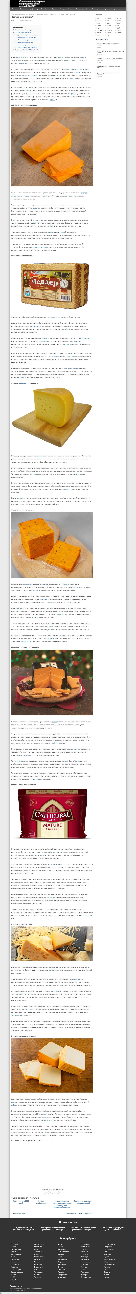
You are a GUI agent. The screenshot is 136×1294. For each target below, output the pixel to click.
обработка (22, 994)
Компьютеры (80, 9)
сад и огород (16, 1270)
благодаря (76, 368)
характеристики (36, 779)
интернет (61, 1254)
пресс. (78, 1006)
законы (99, 47)
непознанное (86, 1262)
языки (13, 1280)
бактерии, (27, 90)
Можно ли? (100, 30)
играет (29, 584)
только (45, 338)
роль (42, 584)
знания (74, 749)
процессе (22, 75)
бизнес (14, 1247)
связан (54, 722)
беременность (109, 1244)
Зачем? (99, 20)
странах (89, 915)
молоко (79, 69)
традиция (22, 383)
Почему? (99, 32)
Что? (108, 35)
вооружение (85, 1247)
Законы (47, 9)
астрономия (85, 1244)
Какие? (99, 23)
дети (36, 1249)
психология (39, 1267)
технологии (37, 220)
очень (78, 72)
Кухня (88, 9)
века (79, 323)
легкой (36, 223)
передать (44, 247)
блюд (51, 226)
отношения (15, 1264)
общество (108, 1262)
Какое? (119, 23)
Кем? (118, 25)
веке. (66, 69)
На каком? (109, 30)
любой (54, 743)
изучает (44, 599)
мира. (66, 761)
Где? (98, 18)
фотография (85, 1275)
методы (58, 991)
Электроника (115, 9)
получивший (16, 196)
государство (16, 1249)
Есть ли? (119, 18)
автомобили (39, 1244)
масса (34, 208)
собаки (84, 1270)
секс (36, 1270)
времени (56, 356)
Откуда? (20, 20)
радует (76, 196)
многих (68, 60)
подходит (14, 1102)
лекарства (15, 1259)
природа (99, 55)
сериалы (61, 1270)
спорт (106, 1270)
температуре (16, 1015)
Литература (96, 9)
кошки (60, 1257)
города (47, 196)
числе (67, 584)
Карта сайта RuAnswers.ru (17, 1290)
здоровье (50, 638)
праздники (62, 1264)
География (31, 9)
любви (22, 377)
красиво (33, 617)
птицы (60, 1267)
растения (84, 1267)
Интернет (63, 9)
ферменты (48, 1120)
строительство (17, 1272)
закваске (46, 1117)
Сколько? (109, 32)
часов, (27, 1009)
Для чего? (109, 18)
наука (36, 1262)
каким (22, 63)
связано (52, 970)
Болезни (22, 9)
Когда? (99, 28)
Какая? (119, 20)
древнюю (40, 456)
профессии (15, 1267)
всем (65, 368)
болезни (61, 1247)
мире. (61, 57)
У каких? (119, 32)
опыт (81, 749)
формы (73, 94)
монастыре (35, 326)
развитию (77, 341)
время (74, 69)
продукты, (36, 590)
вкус (82, 57)
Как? (108, 20)
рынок (77, 761)
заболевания (109, 1249)
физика (99, 70)
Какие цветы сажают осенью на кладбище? (80, 1213)
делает (36, 60)
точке (59, 743)
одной (17, 608)
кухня (30, 20)
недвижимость (63, 1262)
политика (38, 1264)
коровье (54, 864)
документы (62, 1249)
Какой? (99, 25)
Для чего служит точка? (18, 1213)
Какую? (109, 25)
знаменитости (63, 1252)
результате (17, 220)
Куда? (118, 28)
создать (50, 602)
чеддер (17, 57)
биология (99, 62)
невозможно (35, 247)
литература (38, 1259)
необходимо (21, 761)
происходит (66, 489)
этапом (20, 498)
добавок (14, 1105)
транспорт (85, 1272)
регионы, (66, 344)
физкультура (63, 1275)
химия (106, 1275)
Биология (15, 9)
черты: (79, 220)
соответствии (26, 642)
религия (107, 1267)
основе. (49, 626)
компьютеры (39, 1257)
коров (87, 69)
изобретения (16, 1254)
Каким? (109, 23)
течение (52, 897)
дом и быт (85, 1249)
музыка (14, 1262)
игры (106, 1252)
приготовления (31, 75)
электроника (86, 1277)
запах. (42, 855)
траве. (70, 78)
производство (84, 338)
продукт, (84, 193)
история (54, 317)
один (24, 57)
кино (13, 1257)
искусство (27, 755)
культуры (54, 852)
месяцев (79, 474)
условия (77, 979)
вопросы (65, 635)
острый (64, 329)
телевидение (39, 1272)
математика (62, 1259)
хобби (13, 1277)
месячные (85, 1259)
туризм (107, 1272)
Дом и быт (40, 9)
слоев (17, 347)
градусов (44, 1114)
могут (81, 587)
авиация (14, 1244)
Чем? (98, 35)
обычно (46, 1132)
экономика (62, 1277)
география (108, 1247)
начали (59, 75)
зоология (99, 76)
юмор (106, 1277)
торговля (61, 1272)
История (71, 9)
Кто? (108, 28)
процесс (33, 474)
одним (72, 356)
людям (60, 614)
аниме (60, 1244)
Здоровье (55, 9)
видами (51, 232)
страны (52, 100)
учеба (13, 1275)
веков (71, 196)
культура (84, 1257)
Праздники (105, 9)
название (28, 196)
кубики (89, 486)
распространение (46, 341)
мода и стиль (109, 1259)
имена (36, 1254)
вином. (62, 232)
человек (37, 1277)
